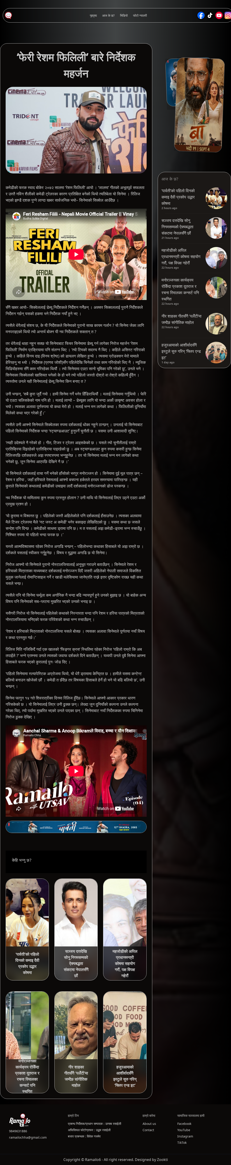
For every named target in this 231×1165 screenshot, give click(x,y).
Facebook (184, 1123)
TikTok (182, 1142)
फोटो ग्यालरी (140, 15)
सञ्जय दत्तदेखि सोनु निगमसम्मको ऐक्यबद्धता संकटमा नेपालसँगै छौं (177, 227)
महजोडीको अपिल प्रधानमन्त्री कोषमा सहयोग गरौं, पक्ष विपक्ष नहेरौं (181, 256)
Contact (148, 1130)
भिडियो (124, 15)
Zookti (162, 1159)
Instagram (185, 1136)
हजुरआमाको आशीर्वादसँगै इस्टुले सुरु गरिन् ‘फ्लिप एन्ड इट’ (181, 351)
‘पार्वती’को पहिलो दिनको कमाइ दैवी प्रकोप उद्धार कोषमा (178, 197)
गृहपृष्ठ (93, 15)
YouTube (183, 1130)
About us (149, 1123)
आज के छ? (108, 15)
